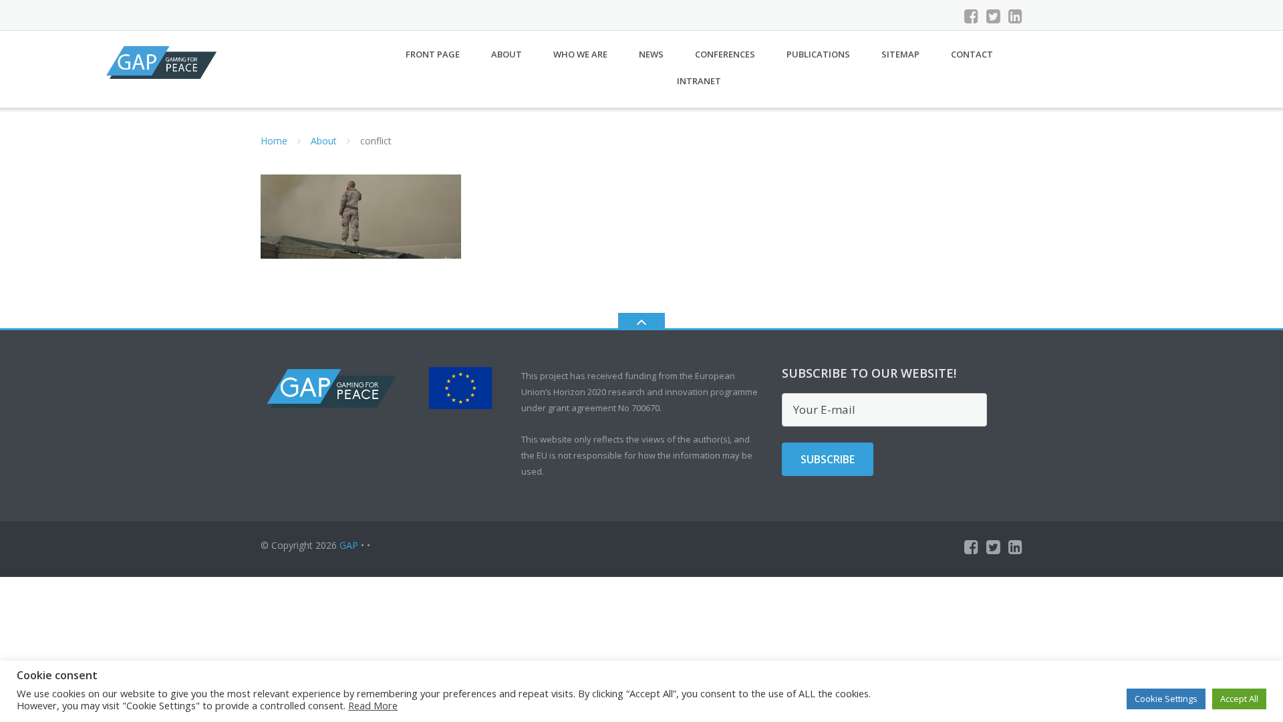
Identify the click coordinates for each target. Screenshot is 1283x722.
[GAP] (163, 61)
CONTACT (972, 54)
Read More (373, 705)
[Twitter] (993, 16)
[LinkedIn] (1015, 16)
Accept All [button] (1239, 699)
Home (274, 140)
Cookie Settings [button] (1166, 699)
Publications (818, 54)
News (651, 54)
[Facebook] (971, 16)
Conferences (725, 54)
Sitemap (900, 54)
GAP (348, 545)
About (506, 54)
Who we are (580, 54)
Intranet (699, 81)
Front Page (433, 54)
